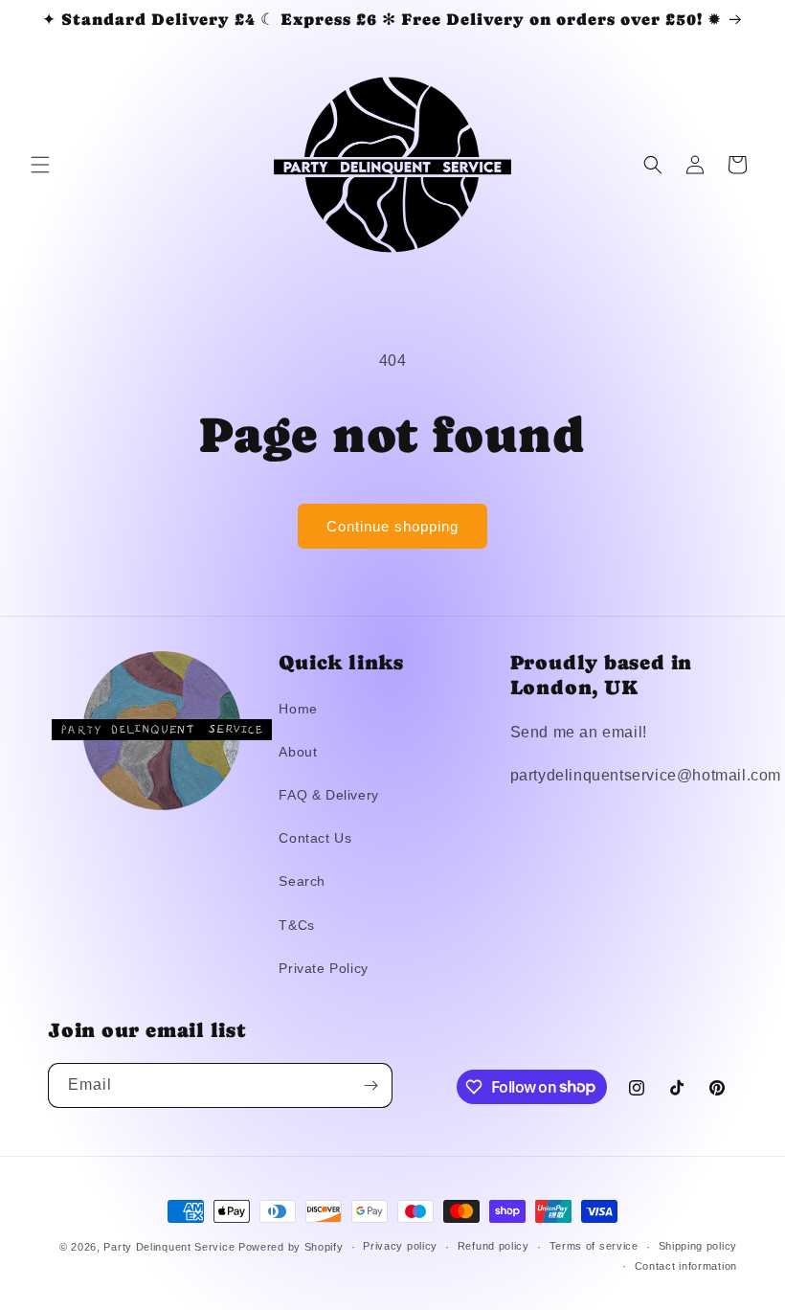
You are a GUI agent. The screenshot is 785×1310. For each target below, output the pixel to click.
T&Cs (296, 925)
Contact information (686, 1266)
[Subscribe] (370, 1085)
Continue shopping (392, 526)
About (298, 751)
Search (302, 881)
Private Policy (323, 968)
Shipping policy (698, 1246)
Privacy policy (400, 1246)
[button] (40, 165)
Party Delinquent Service (169, 1247)
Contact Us (315, 838)
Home (298, 708)
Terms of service (594, 1246)
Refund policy (493, 1246)
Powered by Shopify (291, 1247)
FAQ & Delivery (328, 794)
